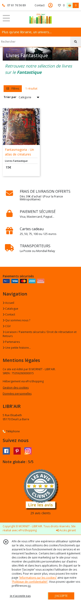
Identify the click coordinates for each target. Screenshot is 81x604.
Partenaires (12, 342)
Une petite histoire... (17, 348)
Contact (40, 5)
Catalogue (11, 309)
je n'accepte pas (20, 596)
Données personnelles (17, 394)
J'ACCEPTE (61, 596)
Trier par (10, 97)
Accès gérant (67, 530)
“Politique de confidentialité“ (30, 582)
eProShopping (27, 530)
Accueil (9, 303)
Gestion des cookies (16, 388)
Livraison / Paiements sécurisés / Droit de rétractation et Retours (39, 334)
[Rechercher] (75, 42)
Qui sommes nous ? (17, 320)
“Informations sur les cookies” (38, 578)
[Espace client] (50, 5)
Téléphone (12, 431)
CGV (7, 326)
